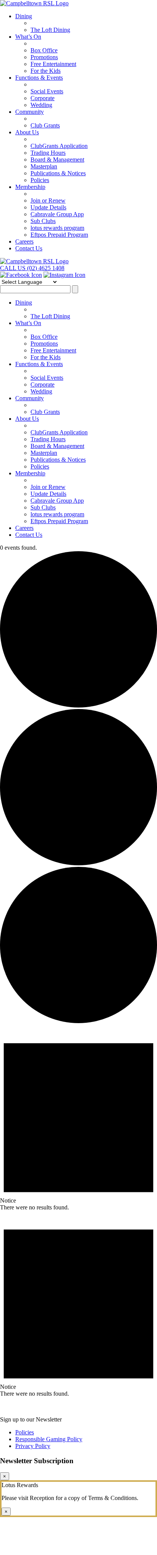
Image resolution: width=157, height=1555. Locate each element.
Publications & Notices (58, 173)
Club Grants (45, 125)
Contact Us (28, 248)
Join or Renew (48, 200)
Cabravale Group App (57, 214)
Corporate (42, 98)
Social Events (46, 91)
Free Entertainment (53, 64)
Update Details (48, 207)
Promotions (44, 57)
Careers (24, 241)
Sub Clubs (43, 221)
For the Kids (45, 71)
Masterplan (43, 166)
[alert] (78, 1118)
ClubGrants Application (59, 146)
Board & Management (57, 159)
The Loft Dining (50, 30)
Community (29, 111)
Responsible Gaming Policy (48, 1439)
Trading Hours (48, 152)
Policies (39, 180)
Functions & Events (39, 77)
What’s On (28, 36)
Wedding (41, 105)
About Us (27, 132)
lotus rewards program (57, 228)
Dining (23, 16)
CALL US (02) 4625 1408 (32, 268)
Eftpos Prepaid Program (59, 234)
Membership (30, 187)
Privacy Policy (32, 1446)
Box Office (44, 50)
